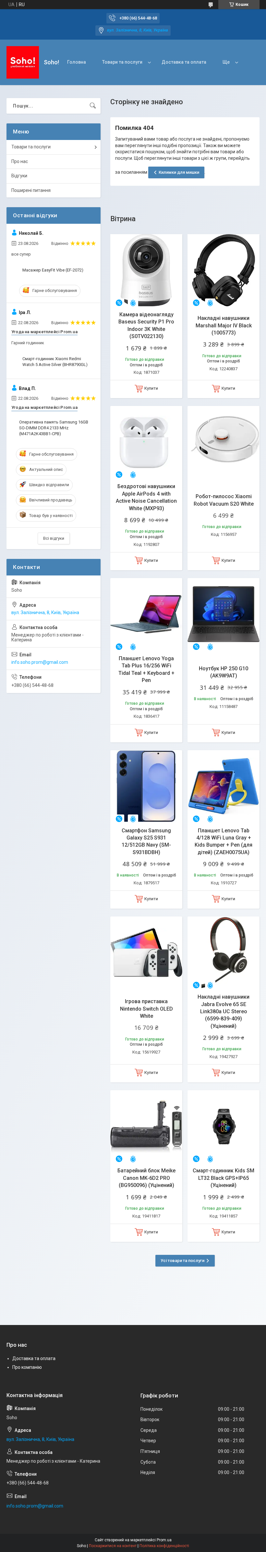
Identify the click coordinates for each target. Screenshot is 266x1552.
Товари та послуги (122, 62)
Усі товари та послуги (182, 1260)
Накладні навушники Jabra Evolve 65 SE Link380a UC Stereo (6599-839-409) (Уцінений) (223, 1011)
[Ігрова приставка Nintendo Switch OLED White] (146, 952)
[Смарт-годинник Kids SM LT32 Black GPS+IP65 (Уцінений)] (223, 1126)
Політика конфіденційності (164, 1546)
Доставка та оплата (184, 62)
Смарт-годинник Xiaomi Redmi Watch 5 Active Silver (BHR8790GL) (55, 361)
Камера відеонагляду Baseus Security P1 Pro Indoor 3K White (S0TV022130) (146, 325)
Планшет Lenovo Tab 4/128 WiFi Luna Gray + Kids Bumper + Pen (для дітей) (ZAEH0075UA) (223, 841)
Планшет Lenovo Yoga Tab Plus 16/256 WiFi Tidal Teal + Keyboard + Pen (146, 669)
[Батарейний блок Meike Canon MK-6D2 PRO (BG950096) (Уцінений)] (146, 1126)
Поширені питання (31, 190)
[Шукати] (93, 106)
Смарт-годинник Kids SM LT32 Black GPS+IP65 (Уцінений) (223, 1177)
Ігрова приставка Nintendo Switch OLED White (146, 1008)
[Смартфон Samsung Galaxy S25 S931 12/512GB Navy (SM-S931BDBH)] (146, 786)
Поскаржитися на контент (113, 1546)
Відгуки (19, 175)
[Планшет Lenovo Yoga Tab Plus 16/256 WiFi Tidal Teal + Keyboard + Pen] (146, 614)
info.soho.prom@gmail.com (39, 662)
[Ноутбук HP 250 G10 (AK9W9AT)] (223, 614)
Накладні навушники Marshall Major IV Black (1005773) (224, 325)
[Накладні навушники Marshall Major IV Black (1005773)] (223, 270)
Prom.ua (164, 1540)
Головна (76, 62)
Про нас (19, 161)
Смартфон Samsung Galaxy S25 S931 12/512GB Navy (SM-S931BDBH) (146, 841)
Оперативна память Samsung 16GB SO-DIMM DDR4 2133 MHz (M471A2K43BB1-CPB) (53, 428)
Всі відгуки (53, 538)
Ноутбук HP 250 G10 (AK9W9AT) (223, 672)
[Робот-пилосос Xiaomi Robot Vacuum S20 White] (223, 442)
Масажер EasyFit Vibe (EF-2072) (52, 270)
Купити (151, 388)
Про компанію (27, 1367)
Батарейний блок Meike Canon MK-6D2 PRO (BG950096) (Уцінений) (146, 1177)
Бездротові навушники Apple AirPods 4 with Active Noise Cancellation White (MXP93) (146, 497)
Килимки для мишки (179, 172)
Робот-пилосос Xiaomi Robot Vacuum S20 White (224, 500)
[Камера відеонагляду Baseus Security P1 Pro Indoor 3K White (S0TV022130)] (146, 270)
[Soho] (22, 62)
